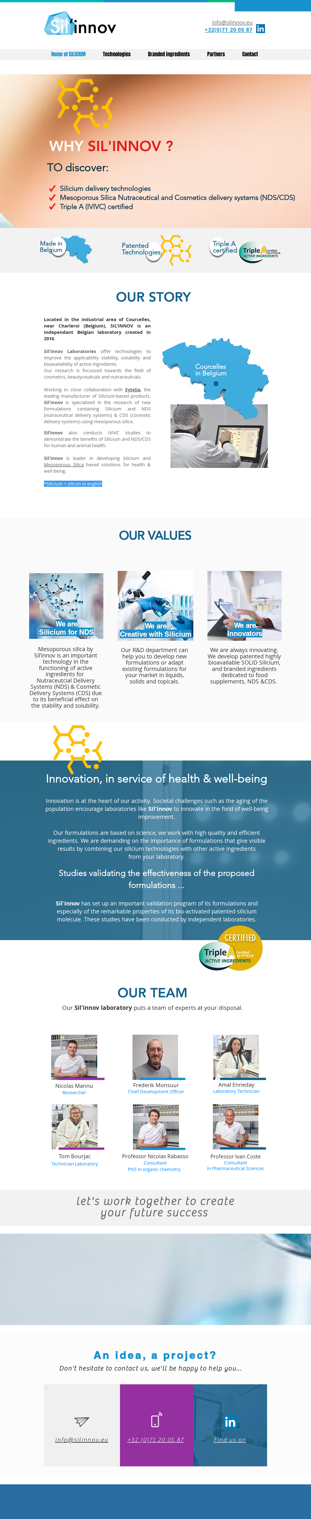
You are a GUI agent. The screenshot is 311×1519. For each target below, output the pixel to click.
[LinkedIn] (260, 28)
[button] (219, 436)
